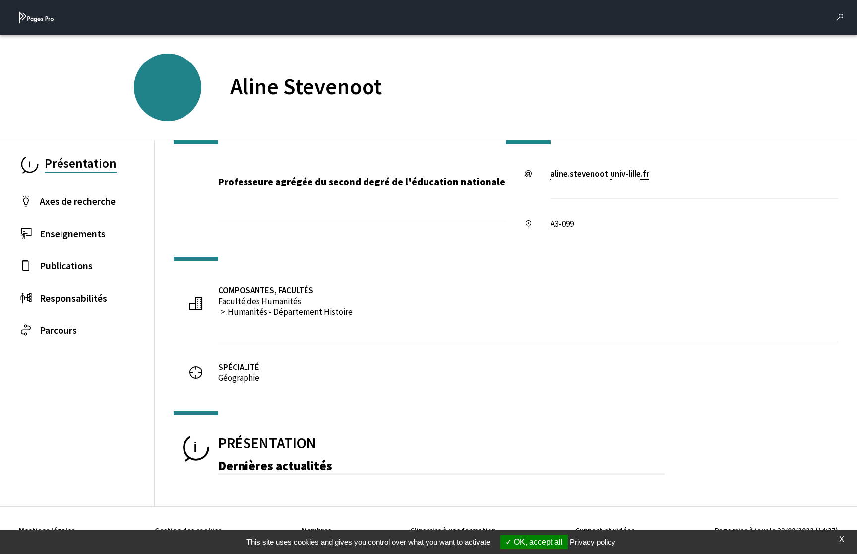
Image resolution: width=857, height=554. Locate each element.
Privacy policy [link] (592, 542)
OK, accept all (537, 542)
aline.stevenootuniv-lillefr (600, 173)
